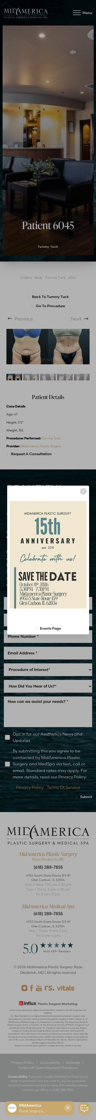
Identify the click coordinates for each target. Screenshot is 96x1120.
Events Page (50, 628)
